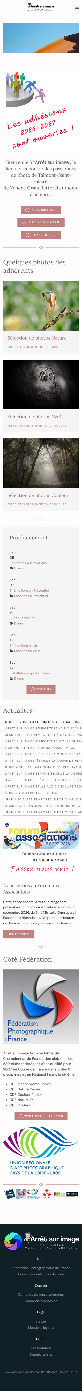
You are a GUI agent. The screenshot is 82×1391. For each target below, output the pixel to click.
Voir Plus (43, 689)
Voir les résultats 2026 (43, 1116)
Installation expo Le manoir (30, 673)
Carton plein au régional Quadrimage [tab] (40, 748)
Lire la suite (18, 934)
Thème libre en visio (25, 645)
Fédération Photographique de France (41, 1268)
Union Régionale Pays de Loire (41, 1274)
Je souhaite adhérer (43, 222)
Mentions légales (41, 1327)
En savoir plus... (43, 210)
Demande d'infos (44, 235)
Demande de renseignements (41, 1294)
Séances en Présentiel (31, 596)
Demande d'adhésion (41, 1301)
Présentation (41, 1348)
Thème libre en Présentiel (29, 590)
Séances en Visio (27, 651)
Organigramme (41, 1354)
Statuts (41, 1321)
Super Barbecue (22, 618)
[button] (77, 7)
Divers (19, 568)
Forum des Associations (28, 563)
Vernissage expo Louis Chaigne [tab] (33, 793)
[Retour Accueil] (41, 7)
